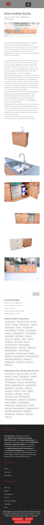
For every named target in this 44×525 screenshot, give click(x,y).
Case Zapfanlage (31, 330)
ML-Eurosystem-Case (11, 345)
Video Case (8, 365)
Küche (24, 339)
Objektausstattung (21, 353)
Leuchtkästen (9, 342)
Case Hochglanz (9, 327)
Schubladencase (10, 362)
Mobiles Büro (32, 348)
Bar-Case (33, 322)
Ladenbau (30, 339)
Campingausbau (24, 325)
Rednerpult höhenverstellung (13, 359)
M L (8, 17)
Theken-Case (29, 362)
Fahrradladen (19, 336)
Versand (6, 497)
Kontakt (6, 491)
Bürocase (8, 325)
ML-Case (26, 342)
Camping (15, 325)
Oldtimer (31, 353)
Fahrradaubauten (31, 333)
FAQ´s (6, 507)
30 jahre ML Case (10, 322)
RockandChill (27, 359)
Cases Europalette (10, 330)
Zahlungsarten (8, 494)
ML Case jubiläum (24, 345)
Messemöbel (18, 342)
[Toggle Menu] (28, 4)
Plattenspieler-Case (18, 356)
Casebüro (33, 325)
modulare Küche (10, 353)
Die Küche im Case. (9, 308)
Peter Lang (8, 356)
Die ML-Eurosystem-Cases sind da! (14, 311)
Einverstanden (18, 519)
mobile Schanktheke (11, 350)
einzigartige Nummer (18, 333)
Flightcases (28, 336)
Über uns (7, 487)
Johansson (17, 339)
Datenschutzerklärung (22, 522)
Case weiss (21, 330)
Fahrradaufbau (9, 336)
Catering (7, 333)
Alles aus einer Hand (23, 322)
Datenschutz (8, 475)
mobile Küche (22, 348)
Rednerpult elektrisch (32, 356)
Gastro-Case (8, 339)
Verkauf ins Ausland (10, 501)
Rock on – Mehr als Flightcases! (13, 303)
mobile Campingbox (11, 348)
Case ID (18, 327)
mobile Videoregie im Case (12, 313)
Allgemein (24, 17)
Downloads (7, 504)
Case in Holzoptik (28, 327)
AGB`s (6, 469)
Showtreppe (19, 362)
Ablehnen (29, 519)
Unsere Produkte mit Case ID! (12, 305)
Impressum (7, 472)
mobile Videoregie (24, 350)
